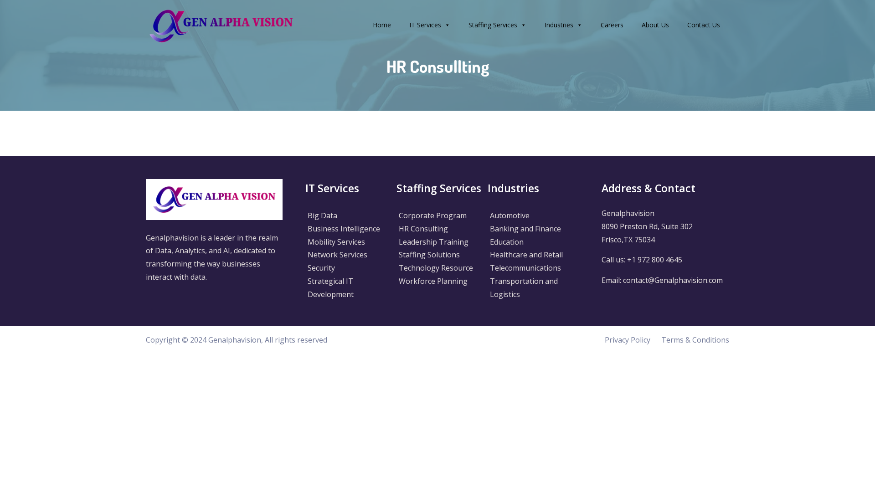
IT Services (425, 24)
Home (382, 24)
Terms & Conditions (695, 340)
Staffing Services (492, 24)
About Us (655, 24)
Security (321, 268)
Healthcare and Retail (526, 255)
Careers (612, 24)
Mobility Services (336, 242)
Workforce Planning (433, 281)
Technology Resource (436, 268)
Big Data (322, 215)
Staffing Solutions (429, 255)
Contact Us (703, 24)
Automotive (510, 215)
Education (507, 242)
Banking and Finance (525, 229)
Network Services (337, 255)
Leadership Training (433, 242)
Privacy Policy (627, 340)
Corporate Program (433, 215)
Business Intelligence (344, 229)
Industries (559, 24)
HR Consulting (423, 229)
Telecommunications (525, 268)
